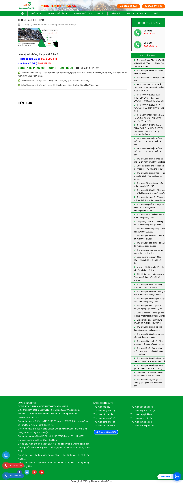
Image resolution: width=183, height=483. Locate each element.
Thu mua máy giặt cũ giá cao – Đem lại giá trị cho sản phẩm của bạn (149, 382)
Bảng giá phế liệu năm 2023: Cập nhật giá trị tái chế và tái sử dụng (147, 260)
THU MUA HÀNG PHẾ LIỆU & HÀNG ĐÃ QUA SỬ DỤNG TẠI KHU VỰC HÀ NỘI (149, 118)
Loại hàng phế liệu (81, 13)
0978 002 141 (129, 6)
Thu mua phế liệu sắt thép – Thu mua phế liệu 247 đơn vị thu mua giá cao (149, 176)
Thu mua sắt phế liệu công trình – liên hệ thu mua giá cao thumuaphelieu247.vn (149, 207)
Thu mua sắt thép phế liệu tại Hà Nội (58, 25)
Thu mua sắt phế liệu (103, 414)
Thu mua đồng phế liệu (104, 422)
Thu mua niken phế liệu (141, 407)
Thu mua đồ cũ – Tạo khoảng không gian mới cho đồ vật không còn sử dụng (148, 351)
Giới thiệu (36, 13)
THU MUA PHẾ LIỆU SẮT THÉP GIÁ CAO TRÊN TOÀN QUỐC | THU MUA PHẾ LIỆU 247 (149, 98)
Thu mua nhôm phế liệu (105, 418)
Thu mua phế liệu (56, 13)
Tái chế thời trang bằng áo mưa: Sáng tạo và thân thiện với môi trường (149, 277)
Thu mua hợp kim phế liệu (142, 410)
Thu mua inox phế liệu (104, 426)
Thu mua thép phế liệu (141, 414)
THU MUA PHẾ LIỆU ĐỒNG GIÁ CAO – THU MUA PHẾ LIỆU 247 (148, 141)
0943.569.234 (154, 6)
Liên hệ (154, 13)
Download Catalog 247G (106, 432)
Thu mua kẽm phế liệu (141, 422)
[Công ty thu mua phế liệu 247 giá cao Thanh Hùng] (27, 5)
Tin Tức (100, 13)
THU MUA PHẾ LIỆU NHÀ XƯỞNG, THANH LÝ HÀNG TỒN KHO (149, 108)
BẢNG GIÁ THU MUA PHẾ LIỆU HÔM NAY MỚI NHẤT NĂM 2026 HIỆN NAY (149, 87)
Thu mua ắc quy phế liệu (142, 426)
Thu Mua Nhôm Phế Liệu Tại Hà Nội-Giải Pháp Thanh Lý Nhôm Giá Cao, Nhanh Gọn (149, 63)
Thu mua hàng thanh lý (104, 410)
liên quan (25, 103)
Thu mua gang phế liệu (141, 418)
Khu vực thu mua (135, 13)
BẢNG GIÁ (115, 13)
